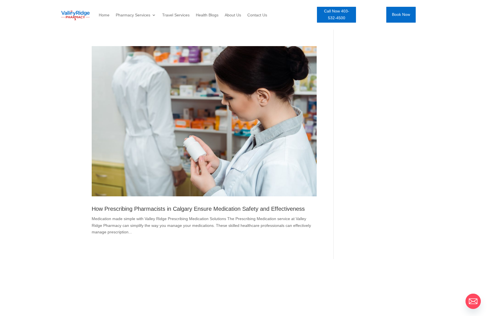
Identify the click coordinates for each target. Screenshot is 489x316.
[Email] (473, 301)
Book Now (401, 14)
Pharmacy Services (133, 15)
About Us (233, 15)
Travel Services (176, 15)
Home (104, 15)
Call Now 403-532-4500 (336, 14)
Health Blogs (207, 15)
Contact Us (257, 15)
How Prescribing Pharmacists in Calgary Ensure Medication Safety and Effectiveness (198, 209)
